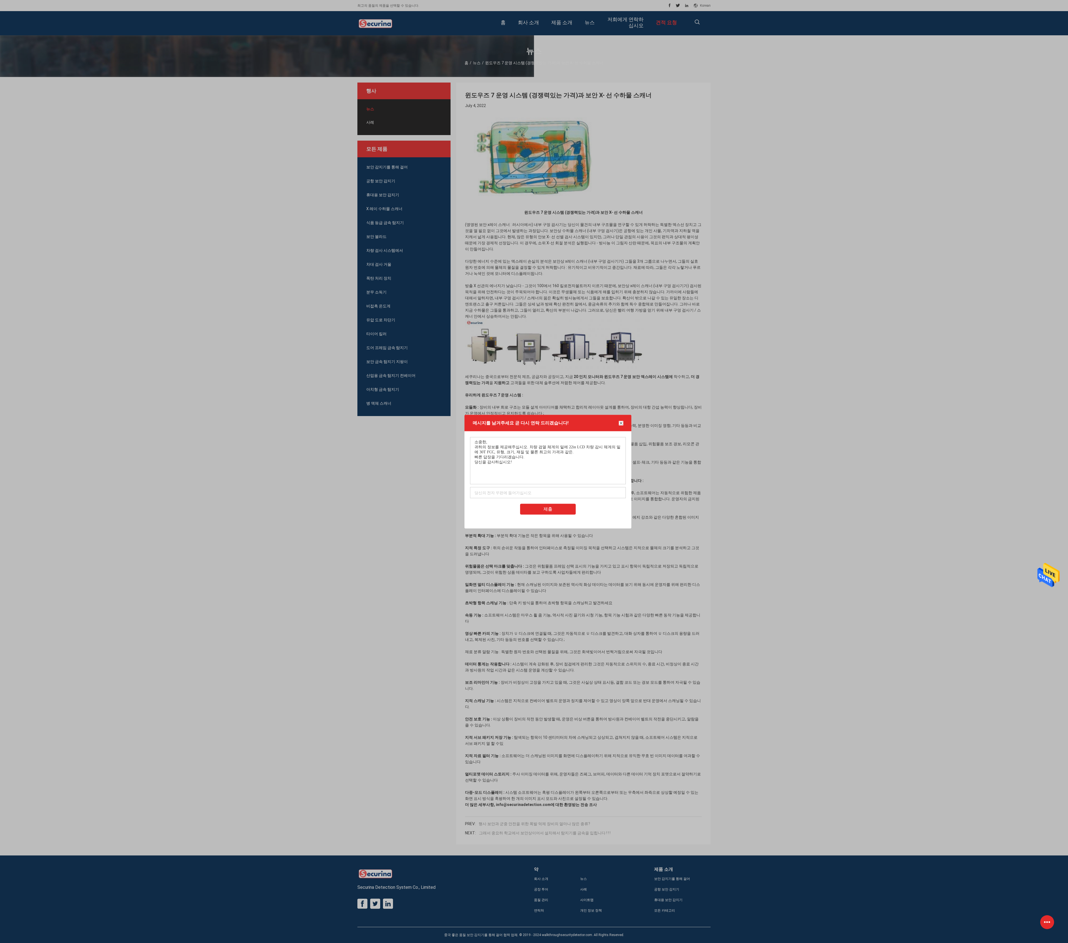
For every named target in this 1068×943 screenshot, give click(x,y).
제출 (547, 508)
